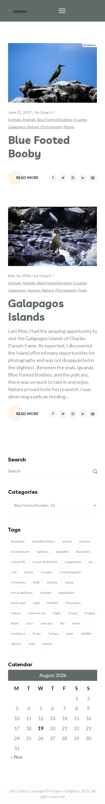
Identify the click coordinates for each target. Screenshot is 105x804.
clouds (29, 572)
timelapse (18, 634)
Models (52, 603)
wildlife (86, 634)
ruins (29, 623)
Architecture (20, 552)
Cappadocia (73, 562)
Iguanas (34, 290)
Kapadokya (66, 593)
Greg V (46, 112)
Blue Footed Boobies (54, 119)
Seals (82, 290)
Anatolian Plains (43, 541)
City (14, 572)
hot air (69, 582)
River (15, 623)
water (69, 634)
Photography (51, 127)
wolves (47, 644)
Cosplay (46, 572)
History (52, 582)
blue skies (83, 552)
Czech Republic (70, 572)
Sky (62, 623)
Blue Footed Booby (39, 146)
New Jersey (37, 613)
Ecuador (80, 119)
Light (36, 603)
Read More (27, 177)
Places (69, 127)
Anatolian (18, 541)
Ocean (73, 613)
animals (84, 541)
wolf (32, 644)
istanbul (45, 593)
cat (90, 562)
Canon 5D (18, 562)
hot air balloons (22, 593)
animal (67, 541)
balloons (43, 552)
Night (57, 613)
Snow (76, 623)
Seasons (47, 623)
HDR (36, 582)
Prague (90, 613)
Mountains (73, 603)
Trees (37, 634)
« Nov (17, 757)
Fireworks (18, 582)
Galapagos (17, 127)
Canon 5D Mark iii (44, 562)
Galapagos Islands (36, 309)
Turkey (53, 634)
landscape (18, 603)
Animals (14, 119)
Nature (33, 127)
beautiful (62, 552)
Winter (16, 644)
